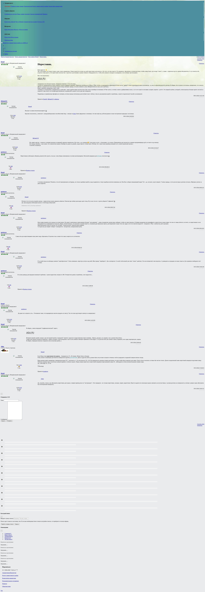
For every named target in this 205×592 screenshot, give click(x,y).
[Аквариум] (14, 43)
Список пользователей (36, 14)
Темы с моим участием (23, 14)
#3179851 (201, 268)
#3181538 (201, 369)
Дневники (7, 6)
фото (74, 113)
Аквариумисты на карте (30, 21)
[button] (2, 61)
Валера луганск (30, 170)
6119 (20, 76)
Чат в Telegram (20, 21)
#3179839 (201, 189)
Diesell (30, 106)
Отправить (9, 421)
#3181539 (201, 390)
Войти (6, 54)
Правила (45, 14)
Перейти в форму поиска (7, 524)
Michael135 (51, 99)
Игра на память (23, 29)
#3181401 (138, 344)
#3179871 (90, 287)
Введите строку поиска (7, 518)
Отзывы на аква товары (17, 6)
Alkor (42, 378)
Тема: (2, 400)
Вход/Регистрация (13, 37)
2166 (14, 115)
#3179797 (156, 149)
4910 (20, 365)
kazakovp (45, 371)
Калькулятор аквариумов (55, 6)
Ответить (199, 60)
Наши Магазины (9, 29)
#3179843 (201, 230)
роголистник (73, 357)
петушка (99, 156)
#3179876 (92, 321)
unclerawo (43, 178)
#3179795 (131, 117)
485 (12, 166)
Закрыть (3, 421)
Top (2, 590)
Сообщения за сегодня (10, 14)
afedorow (56, 99)
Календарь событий (9, 21)
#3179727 (201, 97)
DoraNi (45, 99)
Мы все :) (16, 29)
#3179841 (112, 208)
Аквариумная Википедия (9, 572)
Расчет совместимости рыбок (40, 6)
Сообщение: (4, 419)
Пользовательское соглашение (10, 581)
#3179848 (79, 249)
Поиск (6, 37)
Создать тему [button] (200, 58)
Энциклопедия (28, 6)
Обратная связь (8, 40)
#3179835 (106, 168)
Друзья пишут (8, 539)
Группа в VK (41, 21)
